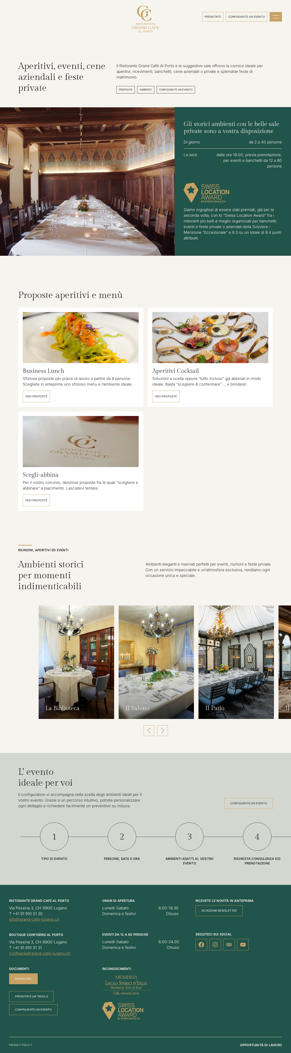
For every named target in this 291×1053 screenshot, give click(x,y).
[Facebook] (201, 944)
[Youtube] (243, 944)
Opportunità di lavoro (261, 1045)
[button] (149, 730)
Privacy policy (20, 1045)
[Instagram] (215, 944)
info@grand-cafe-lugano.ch (34, 919)
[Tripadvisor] (229, 944)
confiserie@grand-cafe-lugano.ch (39, 953)
